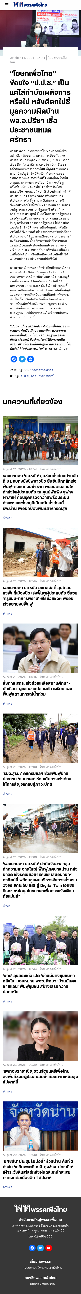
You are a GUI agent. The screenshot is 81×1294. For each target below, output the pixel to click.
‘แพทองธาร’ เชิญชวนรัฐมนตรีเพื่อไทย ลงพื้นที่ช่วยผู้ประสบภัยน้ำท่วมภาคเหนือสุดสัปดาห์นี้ (40, 1076)
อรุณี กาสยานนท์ (42, 376)
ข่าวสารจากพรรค (41, 370)
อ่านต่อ (7, 518)
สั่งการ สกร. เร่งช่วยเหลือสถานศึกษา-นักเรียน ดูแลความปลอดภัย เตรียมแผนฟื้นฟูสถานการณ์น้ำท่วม (37, 689)
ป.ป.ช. (25, 376)
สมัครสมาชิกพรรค (42, 1284)
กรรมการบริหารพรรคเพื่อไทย (42, 1267)
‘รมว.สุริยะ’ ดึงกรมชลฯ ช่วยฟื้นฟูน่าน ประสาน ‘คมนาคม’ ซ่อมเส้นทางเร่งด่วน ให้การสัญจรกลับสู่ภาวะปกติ (37, 779)
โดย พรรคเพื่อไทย (51, 469)
